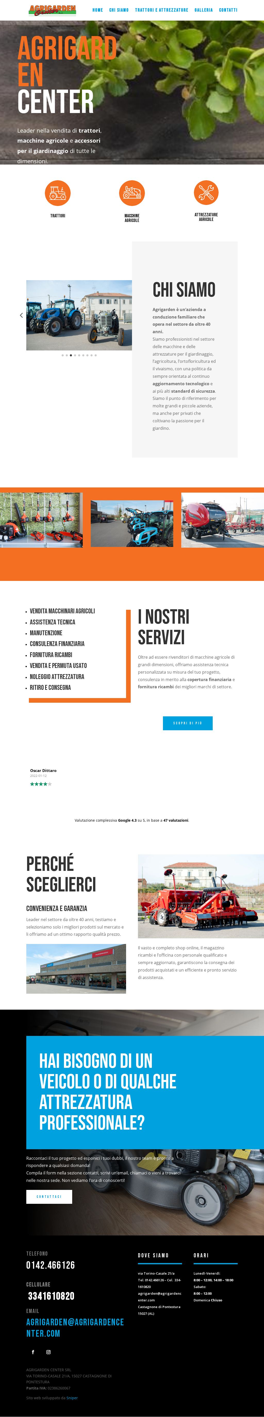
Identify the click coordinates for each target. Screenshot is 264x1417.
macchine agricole (132, 218)
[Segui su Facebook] (33, 1352)
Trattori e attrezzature (161, 10)
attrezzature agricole (206, 217)
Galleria (204, 10)
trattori (57, 216)
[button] (21, 315)
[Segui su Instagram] (48, 1352)
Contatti (228, 10)
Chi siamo (119, 10)
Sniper (72, 1397)
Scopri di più (187, 723)
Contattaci (49, 1197)
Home (98, 10)
